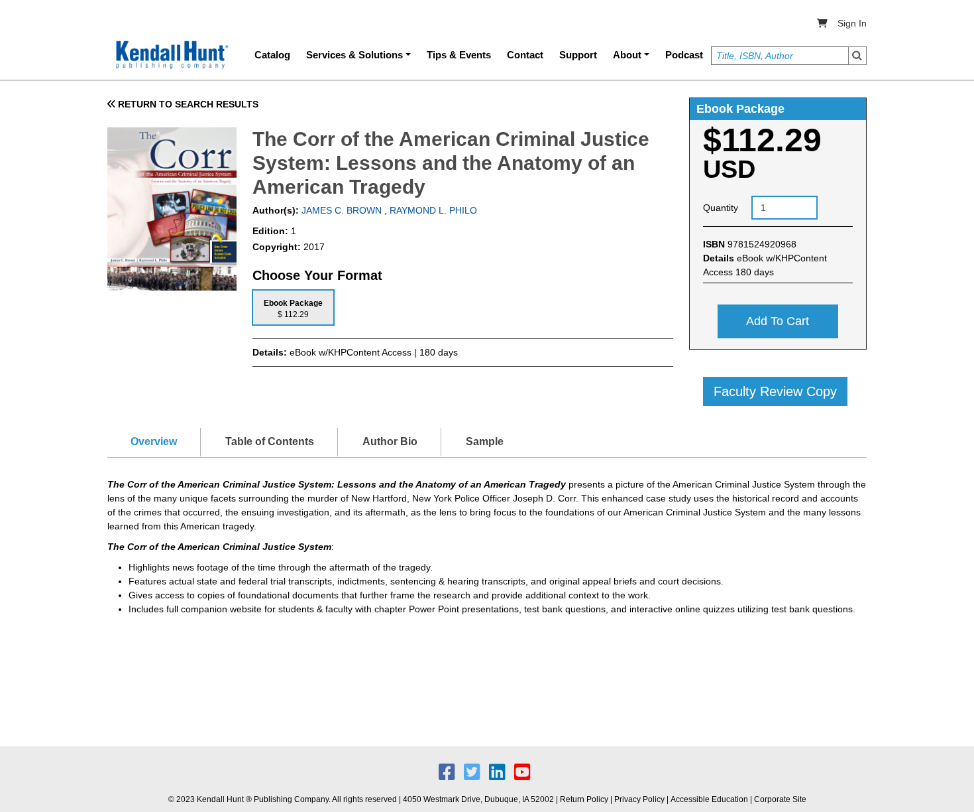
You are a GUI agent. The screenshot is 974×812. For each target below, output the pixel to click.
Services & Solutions (354, 54)
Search (857, 55)
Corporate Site (780, 799)
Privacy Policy (639, 799)
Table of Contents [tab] (269, 441)
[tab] (293, 307)
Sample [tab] (485, 441)
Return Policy (584, 799)
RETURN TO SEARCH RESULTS (186, 104)
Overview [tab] (154, 441)
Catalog (272, 54)
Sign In (852, 23)
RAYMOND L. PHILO (433, 210)
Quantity (720, 207)
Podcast (684, 54)
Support (578, 54)
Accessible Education (709, 799)
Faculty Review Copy (775, 391)
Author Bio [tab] (389, 441)
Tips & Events (459, 54)
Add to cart (777, 321)
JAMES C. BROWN (340, 210)
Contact (525, 54)
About (627, 54)
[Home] (171, 55)
